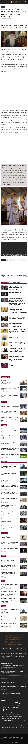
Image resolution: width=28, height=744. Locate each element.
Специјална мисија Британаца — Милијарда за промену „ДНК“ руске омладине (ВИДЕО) (9, 566)
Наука (7, 738)
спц (12, 725)
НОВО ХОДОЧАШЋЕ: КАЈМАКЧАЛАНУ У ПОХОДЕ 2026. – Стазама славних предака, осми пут (13, 666)
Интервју (3, 738)
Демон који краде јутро (14, 292)
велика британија (5, 714)
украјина (17, 727)
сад (9, 725)
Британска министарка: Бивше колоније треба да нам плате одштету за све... (10, 513)
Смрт (17, 707)
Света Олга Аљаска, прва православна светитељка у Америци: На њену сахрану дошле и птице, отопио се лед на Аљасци (17, 311)
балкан (22, 712)
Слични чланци (5, 282)
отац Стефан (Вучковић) (6, 261)
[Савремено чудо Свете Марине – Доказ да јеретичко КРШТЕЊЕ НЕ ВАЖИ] (4, 344)
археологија (18, 712)
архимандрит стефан (11, 260)
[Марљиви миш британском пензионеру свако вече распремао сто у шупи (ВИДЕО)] (23, 388)
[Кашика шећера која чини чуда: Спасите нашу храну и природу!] (23, 456)
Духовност (8, 4)
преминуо (4, 725)
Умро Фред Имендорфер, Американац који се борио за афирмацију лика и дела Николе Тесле (7, 276)
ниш (7, 722)
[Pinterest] (8, 21)
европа (10, 716)
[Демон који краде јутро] (4, 294)
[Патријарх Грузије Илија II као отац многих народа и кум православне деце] (4, 287)
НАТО (15, 705)
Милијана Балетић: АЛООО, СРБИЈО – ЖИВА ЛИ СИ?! (12, 677)
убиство (12, 727)
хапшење (22, 727)
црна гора (5, 729)
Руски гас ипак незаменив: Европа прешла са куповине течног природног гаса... (10, 430)
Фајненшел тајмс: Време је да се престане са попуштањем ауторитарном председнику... (8, 593)
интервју (4, 718)
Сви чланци (14, 740)
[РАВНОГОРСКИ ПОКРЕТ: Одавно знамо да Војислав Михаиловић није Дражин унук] (23, 419)
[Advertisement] (14, 149)
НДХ (18, 705)
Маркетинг (23, 738)
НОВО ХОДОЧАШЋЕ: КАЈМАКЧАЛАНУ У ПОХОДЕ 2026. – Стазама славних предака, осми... (10, 466)
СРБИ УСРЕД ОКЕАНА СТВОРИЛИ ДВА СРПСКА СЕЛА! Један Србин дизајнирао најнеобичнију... (10, 395)
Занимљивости (12, 738)
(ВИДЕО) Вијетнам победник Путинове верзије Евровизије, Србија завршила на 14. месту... (10, 586)
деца (18, 714)
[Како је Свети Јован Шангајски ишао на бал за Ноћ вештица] (4, 318)
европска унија (15, 716)
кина (8, 718)
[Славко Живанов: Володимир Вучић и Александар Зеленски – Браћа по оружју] (23, 473)
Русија (13, 707)
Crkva (3, 703)
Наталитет (18, 738)
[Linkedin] (10, 648)
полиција (16, 722)
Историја (18, 737)
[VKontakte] (21, 648)
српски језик (4, 727)
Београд (17, 702)
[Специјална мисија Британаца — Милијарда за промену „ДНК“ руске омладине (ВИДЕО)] (23, 567)
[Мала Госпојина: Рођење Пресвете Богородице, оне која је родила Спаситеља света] (4, 325)
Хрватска (11, 709)
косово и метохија (8, 720)
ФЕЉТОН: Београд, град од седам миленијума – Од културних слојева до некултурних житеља (12, 692)
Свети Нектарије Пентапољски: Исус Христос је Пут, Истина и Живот (17, 331)
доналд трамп (5, 716)
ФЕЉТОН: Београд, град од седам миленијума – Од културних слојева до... (9, 500)
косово (17, 718)
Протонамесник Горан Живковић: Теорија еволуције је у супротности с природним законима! (9, 520)
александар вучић (8, 711)
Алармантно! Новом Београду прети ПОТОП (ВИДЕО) (21, 275)
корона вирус (12, 718)
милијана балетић (20, 720)
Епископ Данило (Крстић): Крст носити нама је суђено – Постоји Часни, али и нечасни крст (17, 350)
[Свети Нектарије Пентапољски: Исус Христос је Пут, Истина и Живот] (4, 331)
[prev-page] (2, 370)
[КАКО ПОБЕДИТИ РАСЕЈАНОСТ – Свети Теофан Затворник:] (23, 537)
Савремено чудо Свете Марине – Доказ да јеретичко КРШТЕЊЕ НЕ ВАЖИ (17, 344)
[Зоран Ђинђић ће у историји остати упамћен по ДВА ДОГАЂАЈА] (23, 560)
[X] (5, 21)
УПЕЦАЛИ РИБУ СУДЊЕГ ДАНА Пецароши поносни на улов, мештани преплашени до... (9, 600)
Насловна (3, 4)
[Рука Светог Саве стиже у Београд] (4, 365)
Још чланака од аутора (15, 282)
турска (8, 727)
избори (20, 716)
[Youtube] (24, 648)
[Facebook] (2, 21)
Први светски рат (6, 707)
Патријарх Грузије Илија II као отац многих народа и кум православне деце (16, 287)
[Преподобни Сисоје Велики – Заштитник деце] (4, 337)
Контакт (10, 736)
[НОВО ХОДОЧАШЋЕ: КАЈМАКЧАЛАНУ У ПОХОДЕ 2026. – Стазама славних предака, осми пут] (23, 466)
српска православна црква (18, 725)
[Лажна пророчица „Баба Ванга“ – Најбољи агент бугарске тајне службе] (23, 494)
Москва (11, 705)
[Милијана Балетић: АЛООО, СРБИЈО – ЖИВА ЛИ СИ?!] (23, 480)
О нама (6, 736)
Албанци (11, 703)
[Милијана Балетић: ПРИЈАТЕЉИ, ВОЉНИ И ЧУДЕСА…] (23, 507)
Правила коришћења (17, 736)
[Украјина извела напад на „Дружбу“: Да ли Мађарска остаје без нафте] (23, 450)
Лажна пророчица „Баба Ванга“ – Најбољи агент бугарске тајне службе (13, 687)
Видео (14, 737)
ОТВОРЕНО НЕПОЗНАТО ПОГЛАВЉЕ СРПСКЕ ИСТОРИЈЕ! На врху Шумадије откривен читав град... (9, 625)
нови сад (11, 722)
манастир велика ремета (20, 260)
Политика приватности (7, 737)
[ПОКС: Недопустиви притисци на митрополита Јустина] (23, 413)
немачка (4, 722)
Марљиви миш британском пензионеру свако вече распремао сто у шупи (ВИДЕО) (10, 388)
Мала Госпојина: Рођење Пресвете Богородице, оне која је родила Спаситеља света (17, 325)
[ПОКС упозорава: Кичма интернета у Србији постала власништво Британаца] (23, 406)
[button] (2, 2)
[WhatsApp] (11, 21)
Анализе (22, 737)
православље (22, 722)
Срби (21, 707)
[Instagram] (7, 648)
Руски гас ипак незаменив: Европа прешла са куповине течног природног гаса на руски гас (13, 682)
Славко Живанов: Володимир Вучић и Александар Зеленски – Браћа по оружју (9, 473)
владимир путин (12, 714)
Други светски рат (5, 705)
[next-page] (4, 370)
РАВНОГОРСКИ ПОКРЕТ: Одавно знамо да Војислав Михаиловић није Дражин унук (10, 419)
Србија (5, 709)
